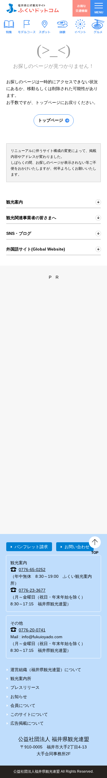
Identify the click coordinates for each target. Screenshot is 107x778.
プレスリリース (25, 687)
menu (99, 12)
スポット (45, 32)
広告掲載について (27, 723)
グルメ (98, 32)
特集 (9, 32)
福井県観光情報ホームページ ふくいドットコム (32, 8)
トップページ (50, 120)
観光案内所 (20, 678)
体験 (62, 32)
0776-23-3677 (32, 590)
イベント (80, 32)
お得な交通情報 (81, 8)
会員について (22, 705)
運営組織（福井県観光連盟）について (45, 669)
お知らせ (18, 696)
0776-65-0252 (32, 569)
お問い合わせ (76, 546)
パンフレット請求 (31, 546)
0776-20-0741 (32, 630)
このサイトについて (29, 714)
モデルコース (27, 32)
